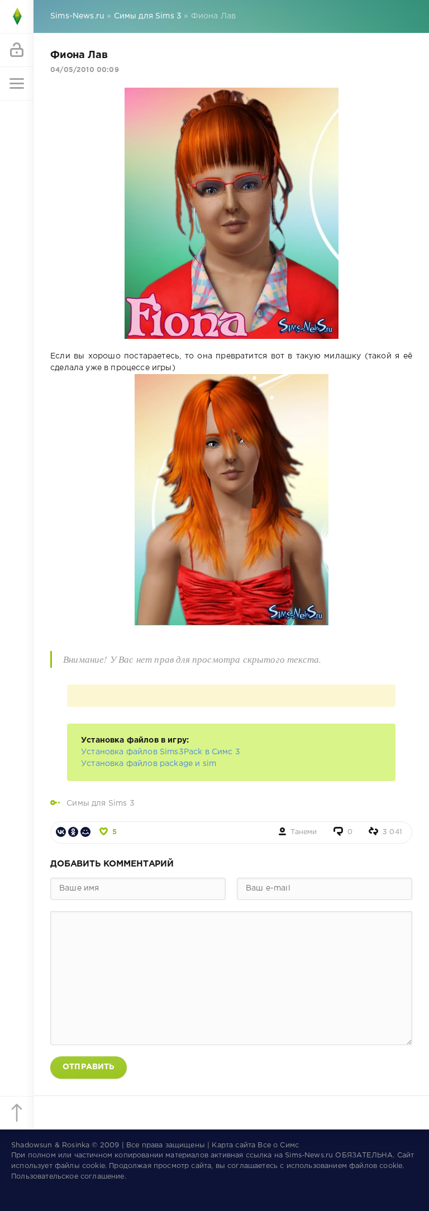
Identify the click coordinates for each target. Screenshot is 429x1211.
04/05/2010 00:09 (84, 70)
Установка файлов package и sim (148, 763)
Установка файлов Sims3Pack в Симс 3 (160, 752)
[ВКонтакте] (61, 832)
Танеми (303, 832)
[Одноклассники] (73, 832)
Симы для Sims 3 (100, 803)
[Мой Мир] (85, 832)
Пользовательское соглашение (68, 1177)
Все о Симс (278, 1145)
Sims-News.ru (309, 1155)
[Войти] (17, 50)
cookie (93, 1166)
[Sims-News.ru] (17, 16)
